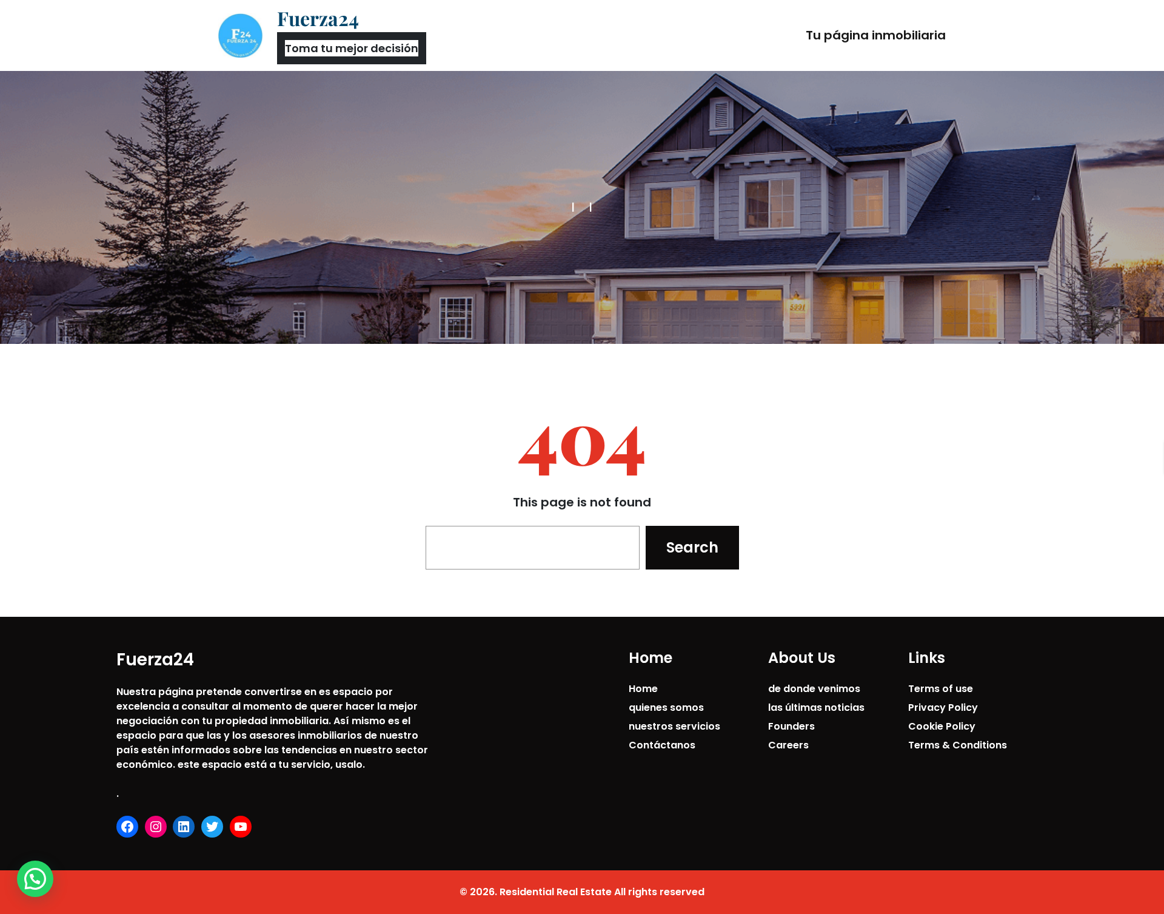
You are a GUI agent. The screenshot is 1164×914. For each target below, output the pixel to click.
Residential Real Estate (556, 892)
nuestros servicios (674, 726)
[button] (35, 879)
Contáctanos (662, 745)
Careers (788, 745)
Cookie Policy (941, 726)
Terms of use (940, 689)
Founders (791, 726)
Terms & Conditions (957, 745)
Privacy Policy (943, 707)
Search (692, 547)
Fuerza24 (318, 18)
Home (643, 689)
